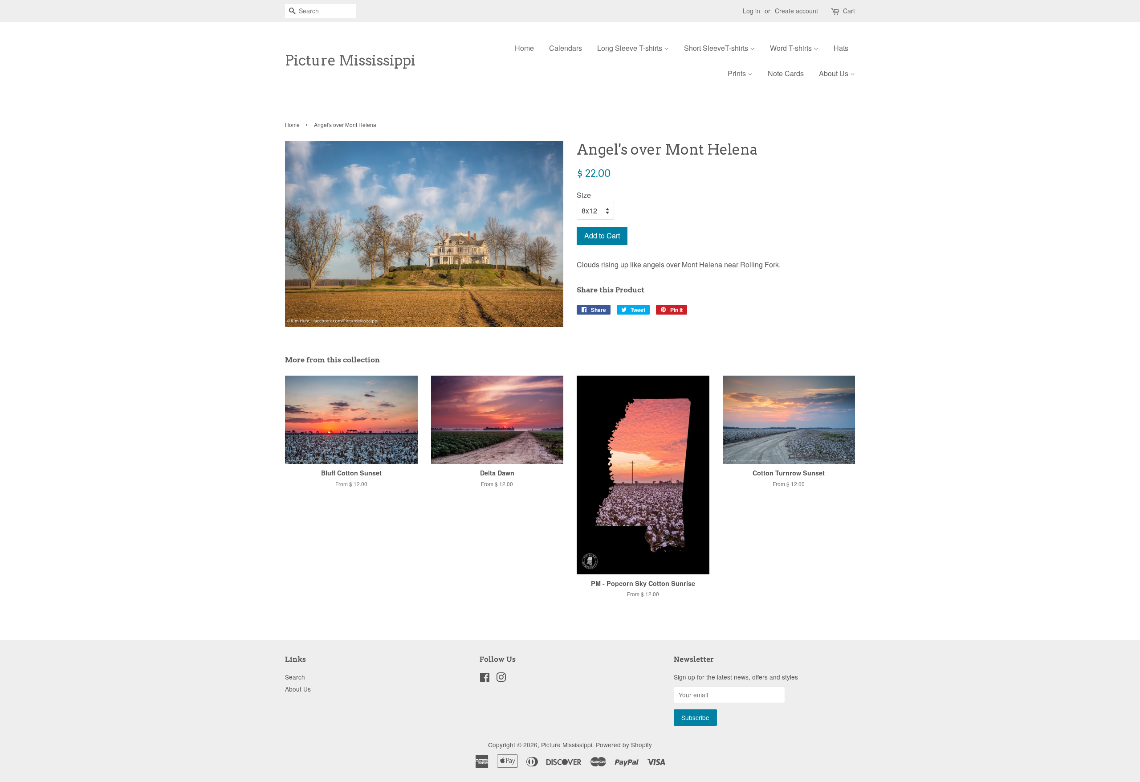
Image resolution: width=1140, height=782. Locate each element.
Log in (751, 10)
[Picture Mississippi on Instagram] (501, 678)
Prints (738, 73)
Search (295, 676)
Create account (796, 10)
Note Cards (786, 73)
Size (584, 195)
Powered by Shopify (624, 744)
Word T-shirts (792, 48)
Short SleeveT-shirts (717, 48)
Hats (841, 48)
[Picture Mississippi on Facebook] (485, 678)
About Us (834, 73)
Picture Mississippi (350, 60)
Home (524, 48)
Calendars (565, 48)
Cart (849, 10)
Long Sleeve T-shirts (630, 48)
